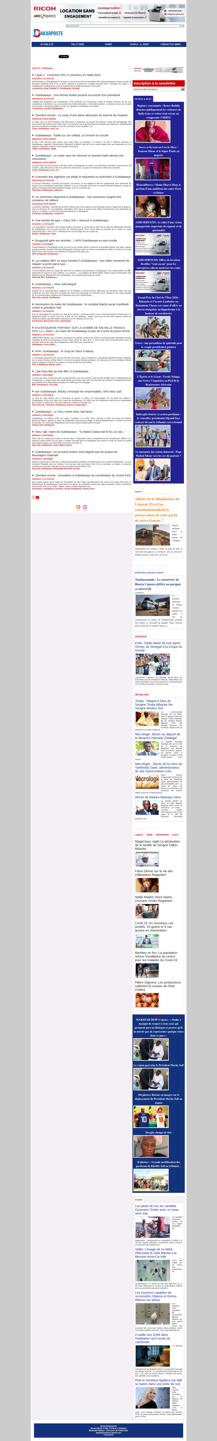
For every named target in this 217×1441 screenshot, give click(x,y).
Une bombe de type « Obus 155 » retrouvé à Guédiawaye (71, 220)
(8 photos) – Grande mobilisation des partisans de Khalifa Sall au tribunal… (158, 1164)
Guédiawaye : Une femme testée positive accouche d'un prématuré (77, 95)
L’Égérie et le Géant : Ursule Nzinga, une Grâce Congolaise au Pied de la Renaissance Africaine (158, 380)
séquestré (59, 213)
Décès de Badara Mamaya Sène (158, 797)
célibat (35, 149)
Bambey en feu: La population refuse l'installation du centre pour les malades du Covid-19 (156, 956)
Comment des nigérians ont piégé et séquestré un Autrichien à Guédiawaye (83, 176)
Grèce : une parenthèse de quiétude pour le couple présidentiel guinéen (158, 345)
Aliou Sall (36, 297)
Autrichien (36, 190)
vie (57, 128)
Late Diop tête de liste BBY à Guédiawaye (61, 371)
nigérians (58, 190)
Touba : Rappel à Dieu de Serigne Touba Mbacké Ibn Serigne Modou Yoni (154, 704)
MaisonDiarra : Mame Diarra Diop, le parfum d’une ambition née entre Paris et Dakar (158, 189)
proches (76, 468)
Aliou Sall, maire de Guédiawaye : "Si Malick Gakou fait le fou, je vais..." (80, 431)
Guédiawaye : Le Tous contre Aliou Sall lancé (63, 411)
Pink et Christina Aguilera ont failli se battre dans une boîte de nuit (158, 1382)
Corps (34, 128)
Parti (92, 489)
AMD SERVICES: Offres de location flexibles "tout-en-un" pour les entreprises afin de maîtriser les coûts (158, 264)
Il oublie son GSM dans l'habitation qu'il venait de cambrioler (152, 1338)
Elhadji (53, 88)
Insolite (138, 1200)
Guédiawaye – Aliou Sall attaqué (55, 284)
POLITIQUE (77, 44)
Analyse (138, 491)
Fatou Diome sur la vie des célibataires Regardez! (154, 872)
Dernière (59, 489)
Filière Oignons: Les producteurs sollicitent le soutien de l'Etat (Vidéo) (158, 986)
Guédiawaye (65, 88)
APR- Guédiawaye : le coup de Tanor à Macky (64, 351)
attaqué (44, 297)
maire (57, 321)
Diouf (46, 88)
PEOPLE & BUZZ (139, 44)
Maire (52, 344)
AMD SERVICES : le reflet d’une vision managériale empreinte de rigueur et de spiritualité (158, 226)
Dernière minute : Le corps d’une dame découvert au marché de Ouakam (81, 115)
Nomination (66, 321)
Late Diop (53, 385)
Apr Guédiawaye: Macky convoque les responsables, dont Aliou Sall (78, 391)
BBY (43, 277)
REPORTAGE (162, 835)
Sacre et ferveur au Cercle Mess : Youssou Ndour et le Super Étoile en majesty (158, 151)
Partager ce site (44, 57)
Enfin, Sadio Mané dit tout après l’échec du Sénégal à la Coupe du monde (158, 646)
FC (58, 88)
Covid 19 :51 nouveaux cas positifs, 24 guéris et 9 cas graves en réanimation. (154, 926)
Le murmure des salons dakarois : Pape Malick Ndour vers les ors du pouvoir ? (159, 454)
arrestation (37, 489)
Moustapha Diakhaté (62, 468)
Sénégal (75, 88)
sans (53, 128)
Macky (52, 364)
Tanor (58, 364)
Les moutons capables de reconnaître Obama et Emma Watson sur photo (155, 1296)
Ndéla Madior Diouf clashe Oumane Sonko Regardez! (154, 898)
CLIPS (175, 835)
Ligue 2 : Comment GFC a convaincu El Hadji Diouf (67, 75)
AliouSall (36, 277)
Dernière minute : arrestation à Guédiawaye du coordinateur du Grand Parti (83, 475)
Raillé (53, 149)
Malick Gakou (66, 445)
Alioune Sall (37, 425)
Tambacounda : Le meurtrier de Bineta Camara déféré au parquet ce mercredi (158, 584)
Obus (53, 234)
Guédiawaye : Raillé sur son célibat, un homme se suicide (71, 135)
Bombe (35, 234)
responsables (80, 405)
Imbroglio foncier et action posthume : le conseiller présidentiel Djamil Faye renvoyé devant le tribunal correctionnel (158, 418)
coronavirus (37, 88)
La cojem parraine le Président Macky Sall (158, 1065)
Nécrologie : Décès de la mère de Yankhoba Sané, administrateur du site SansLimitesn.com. (158, 767)
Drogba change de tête (159, 1132)
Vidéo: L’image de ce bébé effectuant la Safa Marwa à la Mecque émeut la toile (155, 1253)
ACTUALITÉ (47, 44)
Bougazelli (41, 254)
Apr (42, 405)
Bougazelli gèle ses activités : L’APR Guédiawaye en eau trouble (76, 240)
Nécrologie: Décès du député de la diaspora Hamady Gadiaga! (157, 736)
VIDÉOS (139, 835)
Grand (67, 489)
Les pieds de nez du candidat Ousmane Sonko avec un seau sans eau (157, 1209)
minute (86, 489)
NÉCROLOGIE (142, 694)
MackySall (48, 321)
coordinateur (48, 489)
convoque (49, 405)
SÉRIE (149, 835)
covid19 (47, 108)
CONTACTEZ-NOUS (171, 44)
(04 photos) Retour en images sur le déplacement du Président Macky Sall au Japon (158, 1099)
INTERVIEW (141, 636)
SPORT (108, 44)
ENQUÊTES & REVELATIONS (149, 572)
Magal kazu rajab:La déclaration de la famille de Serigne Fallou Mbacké (157, 845)
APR (34, 254)
